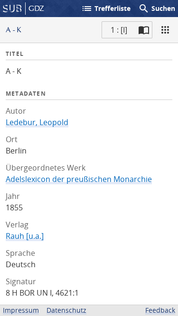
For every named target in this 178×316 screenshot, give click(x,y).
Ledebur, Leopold (37, 122)
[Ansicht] (165, 30)
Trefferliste (106, 8)
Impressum (21, 310)
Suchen (156, 8)
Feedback (160, 310)
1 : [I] (119, 30)
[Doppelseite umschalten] (143, 29)
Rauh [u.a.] (25, 236)
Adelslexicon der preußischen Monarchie (79, 179)
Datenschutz (66, 310)
